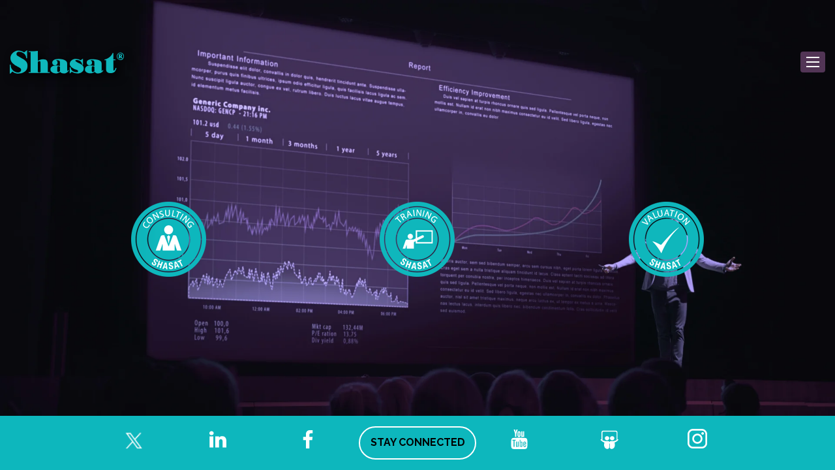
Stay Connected (418, 442)
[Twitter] (128, 439)
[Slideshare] (609, 439)
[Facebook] (308, 439)
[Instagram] (699, 439)
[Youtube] (519, 439)
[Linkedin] (218, 439)
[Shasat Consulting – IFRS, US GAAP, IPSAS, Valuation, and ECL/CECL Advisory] (169, 239)
